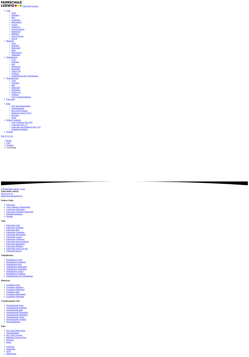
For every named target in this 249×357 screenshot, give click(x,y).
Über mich (10, 99)
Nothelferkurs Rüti (14, 264)
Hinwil (14, 38)
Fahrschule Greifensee (15, 232)
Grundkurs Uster (13, 285)
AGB (8, 351)
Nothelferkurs (12, 57)
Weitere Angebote (13, 120)
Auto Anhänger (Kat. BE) (22, 122)
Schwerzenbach (17, 29)
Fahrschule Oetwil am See (17, 249)
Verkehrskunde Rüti (14, 310)
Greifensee (15, 20)
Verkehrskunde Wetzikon (16, 308)
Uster (13, 13)
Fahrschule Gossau (14, 237)
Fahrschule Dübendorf (15, 244)
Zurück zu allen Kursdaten (12, 184)
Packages (15, 115)
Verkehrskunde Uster (14, 305)
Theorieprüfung (17, 108)
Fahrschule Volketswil (15, 239)
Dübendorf (15, 31)
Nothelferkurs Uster (14, 260)
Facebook (10, 347)
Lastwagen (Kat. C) (19, 125)
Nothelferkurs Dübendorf (16, 267)
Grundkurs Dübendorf (15, 290)
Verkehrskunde (12, 78)
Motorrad (10, 41)
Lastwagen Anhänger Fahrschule (19, 212)
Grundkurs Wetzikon (14, 287)
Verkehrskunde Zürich (15, 317)
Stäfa (13, 50)
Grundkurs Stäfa (13, 292)
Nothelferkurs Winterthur (16, 269)
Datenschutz (11, 354)
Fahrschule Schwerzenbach (17, 242)
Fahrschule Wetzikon (14, 227)
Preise (13, 118)
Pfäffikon (15, 34)
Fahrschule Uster (13, 225)
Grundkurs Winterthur (15, 297)
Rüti (13, 17)
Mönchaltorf (16, 22)
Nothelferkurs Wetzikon (16, 262)
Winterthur (15, 55)
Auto (8, 10)
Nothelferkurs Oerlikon (15, 274)
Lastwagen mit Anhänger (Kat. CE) (26, 127)
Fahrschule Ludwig (30, 6)
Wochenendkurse (13, 322)
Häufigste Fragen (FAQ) (21, 113)
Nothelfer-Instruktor (19, 129)
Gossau (14, 24)
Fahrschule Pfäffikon (14, 246)
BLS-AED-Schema (19, 111)
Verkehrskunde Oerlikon (16, 319)
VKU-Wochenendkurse (21, 97)
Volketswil (15, 27)
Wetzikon (15, 15)
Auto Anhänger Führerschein (18, 207)
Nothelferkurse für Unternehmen (24, 76)
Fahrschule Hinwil (13, 251)
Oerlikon (15, 74)
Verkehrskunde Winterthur (17, 315)
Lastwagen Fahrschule (15, 209)
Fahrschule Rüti (12, 230)
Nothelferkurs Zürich (14, 271)
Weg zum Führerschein (20, 106)
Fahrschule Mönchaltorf (16, 235)
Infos (8, 104)
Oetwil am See (17, 36)
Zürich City (16, 71)
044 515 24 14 (7, 136)
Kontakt (9, 132)
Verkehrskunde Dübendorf (17, 312)
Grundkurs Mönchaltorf (16, 294)
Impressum (10, 349)
